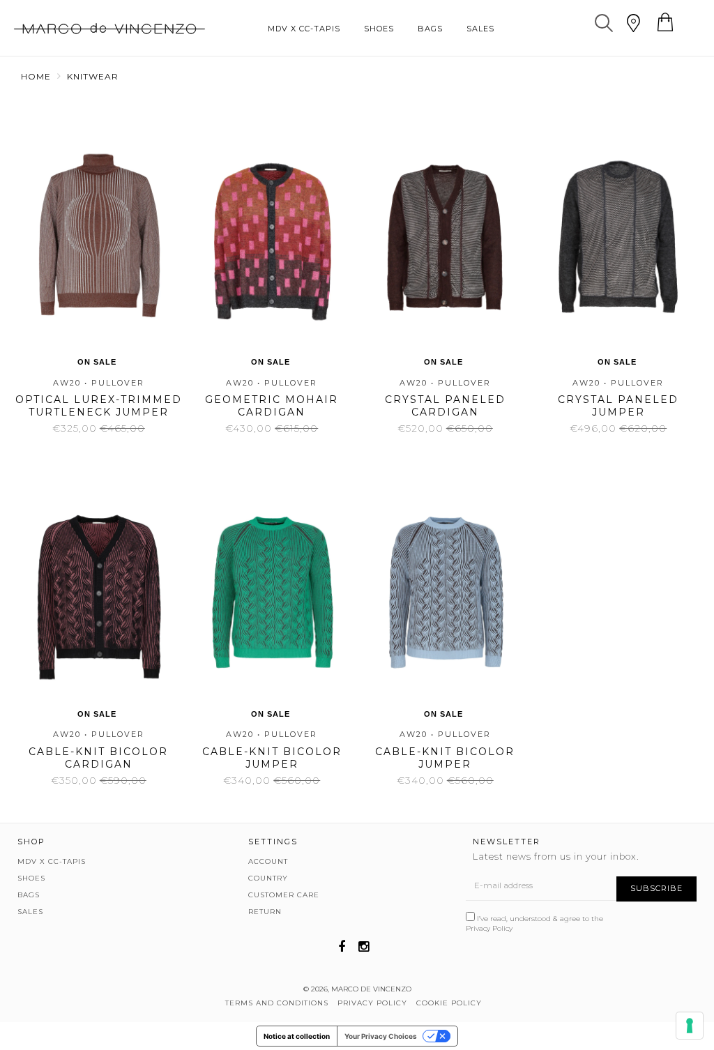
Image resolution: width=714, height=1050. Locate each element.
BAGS (430, 28)
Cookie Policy (449, 1002)
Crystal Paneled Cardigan (445, 405)
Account (268, 861)
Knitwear (93, 76)
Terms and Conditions (276, 1002)
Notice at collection (297, 1036)
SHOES (379, 28)
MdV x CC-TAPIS (304, 28)
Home (36, 76)
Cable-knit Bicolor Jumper (272, 757)
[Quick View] (94, 161)
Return (265, 911)
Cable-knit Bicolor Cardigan (98, 757)
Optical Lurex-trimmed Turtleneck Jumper (98, 405)
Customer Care (283, 894)
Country (268, 878)
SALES (480, 28)
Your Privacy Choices (380, 1036)
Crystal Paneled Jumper (618, 405)
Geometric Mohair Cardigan (271, 405)
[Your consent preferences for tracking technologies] (689, 1025)
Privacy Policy (489, 928)
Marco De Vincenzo (371, 989)
